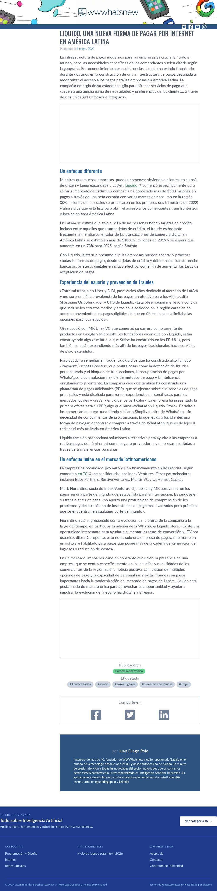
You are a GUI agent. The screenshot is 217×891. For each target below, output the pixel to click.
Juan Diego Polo (133, 751)
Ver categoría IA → (198, 821)
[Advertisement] (130, 133)
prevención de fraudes (158, 684)
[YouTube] (197, 26)
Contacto (156, 859)
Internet (10, 859)
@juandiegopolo (105, 782)
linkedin (124, 782)
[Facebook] (190, 26)
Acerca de (156, 853)
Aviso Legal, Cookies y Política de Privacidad (82, 884)
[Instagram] (204, 26)
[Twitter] (183, 26)
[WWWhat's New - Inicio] (108, 12)
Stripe (184, 684)
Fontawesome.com (172, 884)
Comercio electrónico (129, 671)
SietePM (207, 884)
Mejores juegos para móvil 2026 (100, 853)
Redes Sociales (15, 866)
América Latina (81, 684)
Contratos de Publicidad (166, 866)
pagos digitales (126, 684)
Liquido (131, 186)
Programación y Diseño (21, 853)
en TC (83, 474)
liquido (103, 684)
